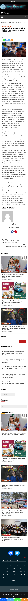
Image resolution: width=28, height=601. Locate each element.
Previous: (13, 241)
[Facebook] (6, 40)
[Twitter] (9, 40)
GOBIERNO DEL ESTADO (6, 26)
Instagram (19, 587)
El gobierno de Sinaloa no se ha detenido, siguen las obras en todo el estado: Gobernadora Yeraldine (13, 276)
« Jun (13, 580)
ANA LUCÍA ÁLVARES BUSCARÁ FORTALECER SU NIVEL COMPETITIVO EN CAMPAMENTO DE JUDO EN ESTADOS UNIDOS (13, 328)
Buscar (3, 336)
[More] (11, 40)
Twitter (13, 587)
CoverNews (10, 596)
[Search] (26, 17)
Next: (16, 246)
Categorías (4, 404)
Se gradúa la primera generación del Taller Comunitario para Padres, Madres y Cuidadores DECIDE (13, 383)
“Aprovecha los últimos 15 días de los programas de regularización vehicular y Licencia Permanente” (13, 302)
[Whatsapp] (4, 40)
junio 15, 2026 (10, 279)
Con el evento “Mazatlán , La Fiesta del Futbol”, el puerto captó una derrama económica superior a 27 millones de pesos (13, 376)
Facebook (8, 587)
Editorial (5, 34)
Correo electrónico (14, 589)
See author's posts (14, 227)
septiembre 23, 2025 (12, 34)
